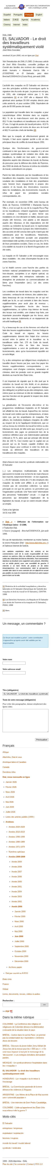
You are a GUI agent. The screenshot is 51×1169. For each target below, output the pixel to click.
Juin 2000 (19, 936)
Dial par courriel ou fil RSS (17, 973)
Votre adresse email (12, 669)
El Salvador (7, 1123)
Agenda (25, 19)
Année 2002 (17, 901)
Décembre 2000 (21, 961)
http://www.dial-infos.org (35, 543)
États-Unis (7, 979)
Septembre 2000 (22, 946)
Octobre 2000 (20, 951)
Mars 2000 (19, 921)
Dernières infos (9, 772)
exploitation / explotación (13, 1133)
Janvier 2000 (20, 911)
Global (5, 989)
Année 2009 (17, 862)
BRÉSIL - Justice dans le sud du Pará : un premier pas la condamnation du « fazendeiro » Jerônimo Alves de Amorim (24, 1038)
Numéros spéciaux (17, 852)
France (6, 984)
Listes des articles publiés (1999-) (20, 817)
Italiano (7, 19)
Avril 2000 (19, 926)
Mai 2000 (18, 931)
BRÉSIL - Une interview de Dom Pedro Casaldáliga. (25, 1102)
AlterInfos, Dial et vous (12, 757)
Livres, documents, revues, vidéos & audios (21, 994)
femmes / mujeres (10, 1138)
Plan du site (8, 1164)
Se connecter (20, 1164)
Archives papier (15, 967)
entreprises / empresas (12, 1128)
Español (7, 14)
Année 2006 (17, 876)
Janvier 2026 (11, 782)
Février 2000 (20, 916)
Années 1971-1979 (17, 847)
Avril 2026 (10, 797)
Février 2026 (11, 787)
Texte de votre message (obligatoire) (19, 700)
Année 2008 (17, 867)
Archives (10, 822)
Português (18, 14)
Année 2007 (17, 871)
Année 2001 (17, 886)
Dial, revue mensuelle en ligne (16, 777)
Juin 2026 (10, 807)
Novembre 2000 (21, 956)
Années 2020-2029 (17, 827)
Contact (30, 1164)
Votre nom (7, 659)
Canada (6, 767)
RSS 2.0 (38, 1164)
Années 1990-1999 (17, 837)
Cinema (7, 24)
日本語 (16, 19)
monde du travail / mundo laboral (16, 1143)
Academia (35, 19)
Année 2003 (17, 896)
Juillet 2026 (10, 812)
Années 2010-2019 (17, 832)
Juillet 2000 (19, 941)
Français (29, 14)
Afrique (6, 752)
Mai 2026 (9, 802)
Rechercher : (8, 1000)
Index (25, 24)
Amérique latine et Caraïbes (14, 762)
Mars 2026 (10, 792)
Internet (16, 24)
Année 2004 (17, 891)
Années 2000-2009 (17, 857)
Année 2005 (17, 881)
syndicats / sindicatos (12, 1148)
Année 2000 (17, 906)
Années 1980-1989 (17, 842)
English (39, 14)
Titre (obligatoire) (10, 690)
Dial (36, 55)
